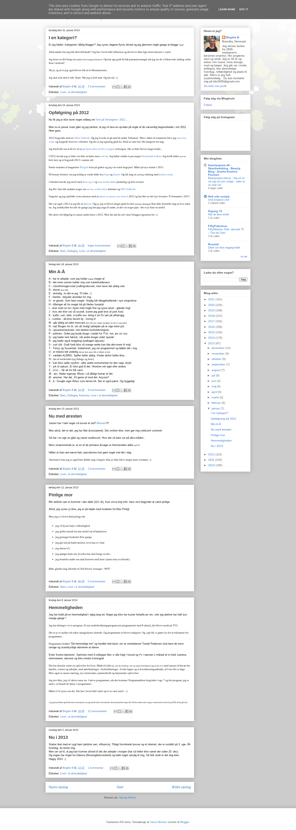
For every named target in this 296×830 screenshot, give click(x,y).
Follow (208, 104)
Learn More (226, 9)
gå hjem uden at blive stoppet (99, 148)
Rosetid (213, 244)
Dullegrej (72, 250)
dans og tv (88, 181)
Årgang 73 (215, 211)
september (219, 364)
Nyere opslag (58, 787)
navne (90, 189)
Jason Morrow (158, 822)
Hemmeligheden (66, 607)
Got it (243, 9)
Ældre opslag (181, 787)
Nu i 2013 (58, 737)
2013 (211, 343)
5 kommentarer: (97, 581)
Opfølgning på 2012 (69, 112)
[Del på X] (122, 87)
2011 (211, 459)
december (218, 348)
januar (216, 408)
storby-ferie (101, 189)
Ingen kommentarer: (100, 245)
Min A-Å (57, 271)
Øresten (101, 423)
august (216, 370)
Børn (63, 250)
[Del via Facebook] (125, 87)
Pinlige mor (61, 494)
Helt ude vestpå (219, 196)
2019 (211, 310)
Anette (116, 174)
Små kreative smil (218, 199)
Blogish (84, 167)
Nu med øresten (65, 416)
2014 (211, 337)
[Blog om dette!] (118, 87)
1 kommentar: (96, 767)
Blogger (184, 822)
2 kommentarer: (97, 86)
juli (214, 375)
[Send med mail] (114, 87)
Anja (106, 174)
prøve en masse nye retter (113, 196)
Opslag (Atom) (127, 797)
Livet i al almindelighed (73, 92)
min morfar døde (107, 181)
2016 (211, 326)
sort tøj (104, 156)
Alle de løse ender (218, 214)
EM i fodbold (128, 189)
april (215, 392)
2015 (211, 332)
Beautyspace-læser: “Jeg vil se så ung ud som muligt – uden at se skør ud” (226, 182)
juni (214, 380)
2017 (211, 321)
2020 (211, 305)
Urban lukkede (82, 137)
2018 (211, 315)
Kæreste (84, 395)
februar (217, 402)
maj (214, 386)
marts (216, 397)
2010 (211, 465)
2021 (211, 299)
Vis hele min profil (215, 86)
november (218, 353)
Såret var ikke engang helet (224, 247)
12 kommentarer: (98, 711)
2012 (211, 454)
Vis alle (243, 256)
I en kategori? (63, 37)
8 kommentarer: (97, 389)
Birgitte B (232, 37)
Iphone (88, 203)
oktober (217, 359)
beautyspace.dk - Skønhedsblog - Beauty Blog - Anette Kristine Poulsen (224, 170)
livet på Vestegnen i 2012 (110, 119)
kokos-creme (166, 174)
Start (120, 787)
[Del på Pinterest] (129, 87)
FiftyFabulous (217, 226)
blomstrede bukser (151, 156)
